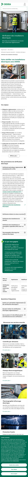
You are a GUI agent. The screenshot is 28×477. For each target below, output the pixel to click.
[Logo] (6, 4)
